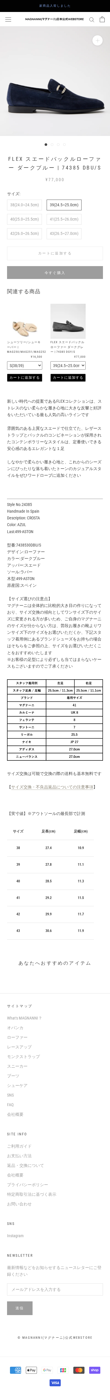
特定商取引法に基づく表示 (31, 1194)
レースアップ (19, 1047)
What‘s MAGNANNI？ (24, 1018)
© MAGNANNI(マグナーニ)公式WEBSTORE (55, 1338)
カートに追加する (24, 378)
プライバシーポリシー (27, 1184)
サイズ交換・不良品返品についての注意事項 (52, 787)
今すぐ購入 (55, 273)
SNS (10, 1095)
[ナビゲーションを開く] (8, 19)
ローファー (17, 1037)
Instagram (15, 1235)
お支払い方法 (19, 1155)
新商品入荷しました (57, 5)
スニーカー (17, 1066)
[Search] (91, 19)
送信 (20, 1308)
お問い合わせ (19, 1204)
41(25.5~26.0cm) (64, 219)
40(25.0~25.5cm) (24, 219)
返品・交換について (25, 1165)
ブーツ (13, 1075)
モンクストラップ (23, 1056)
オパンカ (15, 1027)
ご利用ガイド (19, 1146)
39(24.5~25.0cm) (64, 205)
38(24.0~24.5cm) (24, 205)
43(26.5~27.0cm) (64, 233)
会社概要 (15, 1114)
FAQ (10, 1104)
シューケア (17, 1085)
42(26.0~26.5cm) (24, 233)
